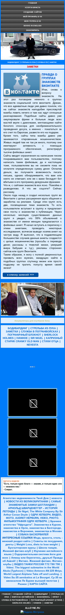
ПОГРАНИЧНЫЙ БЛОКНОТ (24, 334)
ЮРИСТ (56, 597)
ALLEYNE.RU (32, 608)
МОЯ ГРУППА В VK (32, 21)
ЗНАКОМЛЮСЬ (32, 30)
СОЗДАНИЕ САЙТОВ (32, 12)
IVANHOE (22, 338)
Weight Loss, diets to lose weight (37, 544)
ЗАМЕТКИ (53, 62)
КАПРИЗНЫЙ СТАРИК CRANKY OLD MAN (33, 340)
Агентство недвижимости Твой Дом (26, 498)
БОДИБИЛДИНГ (13, 62)
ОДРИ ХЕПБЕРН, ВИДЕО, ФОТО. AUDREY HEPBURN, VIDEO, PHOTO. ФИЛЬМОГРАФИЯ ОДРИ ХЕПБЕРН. (33, 518)
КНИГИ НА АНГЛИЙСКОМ (23, 597)
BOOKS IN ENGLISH (32, 26)
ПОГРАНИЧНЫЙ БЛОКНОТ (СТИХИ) (46, 600)
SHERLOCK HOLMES (21, 603)
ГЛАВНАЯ (32, 3)
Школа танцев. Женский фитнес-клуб (30, 549)
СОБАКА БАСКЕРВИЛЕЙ (33, 534)
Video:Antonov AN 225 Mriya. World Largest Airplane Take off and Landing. (33, 572)
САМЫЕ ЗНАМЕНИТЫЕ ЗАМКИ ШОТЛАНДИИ (35, 503)
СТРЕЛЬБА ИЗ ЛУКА (28, 62)
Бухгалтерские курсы (22, 547)
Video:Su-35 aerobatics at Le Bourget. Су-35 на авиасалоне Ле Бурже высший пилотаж (33, 579)
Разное (22, 584)
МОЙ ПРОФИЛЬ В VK (32, 17)
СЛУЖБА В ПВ (42, 62)
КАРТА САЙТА (38, 584)
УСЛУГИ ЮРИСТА (32, 8)
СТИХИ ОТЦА (50, 341)
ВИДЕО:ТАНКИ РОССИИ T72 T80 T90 (37, 564)
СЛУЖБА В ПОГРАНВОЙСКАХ (39, 331)
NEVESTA (32, 344)
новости (56, 498)
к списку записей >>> (20, 274)
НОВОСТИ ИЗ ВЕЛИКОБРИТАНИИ (27, 501)
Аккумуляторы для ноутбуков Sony (32, 321)
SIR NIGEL (37, 338)
